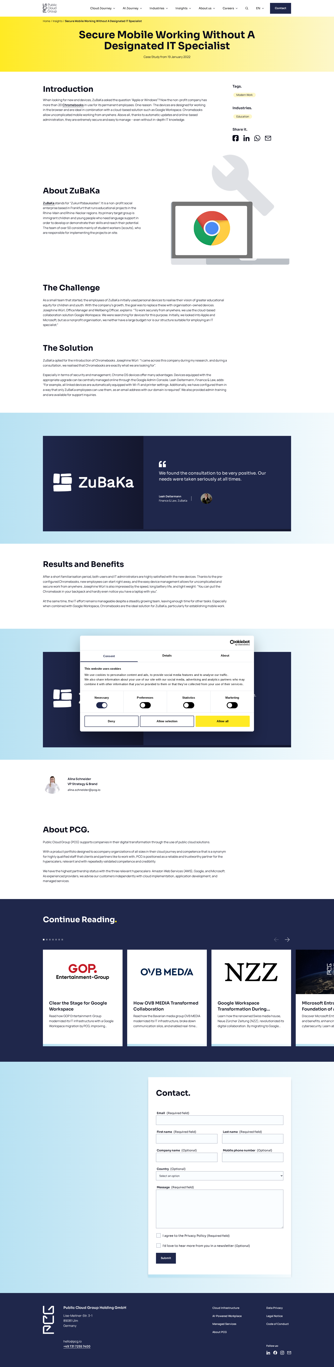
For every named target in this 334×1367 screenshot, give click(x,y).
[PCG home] (50, 8)
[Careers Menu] (237, 8)
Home (46, 21)
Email (161, 1113)
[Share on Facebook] (236, 138)
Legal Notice (274, 1316)
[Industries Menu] (167, 8)
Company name (168, 1150)
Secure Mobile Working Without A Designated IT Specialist (103, 21)
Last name (230, 1132)
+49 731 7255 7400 (76, 1346)
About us (205, 8)
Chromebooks (73, 105)
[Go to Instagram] (282, 1353)
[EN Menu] (263, 8)
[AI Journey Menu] (141, 8)
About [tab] (225, 655)
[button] (276, 939)
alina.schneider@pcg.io (84, 790)
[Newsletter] (289, 1353)
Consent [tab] (109, 656)
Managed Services (224, 1324)
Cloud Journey (101, 8)
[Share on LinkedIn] (246, 138)
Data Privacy (274, 1308)
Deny (111, 721)
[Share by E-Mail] (268, 138)
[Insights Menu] (190, 8)
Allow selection (167, 721)
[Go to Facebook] (275, 1353)
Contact (280, 8)
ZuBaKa (49, 203)
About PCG (219, 1332)
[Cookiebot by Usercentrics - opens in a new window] (233, 643)
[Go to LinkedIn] (268, 1353)
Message (163, 1187)
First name (164, 1132)
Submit (166, 1258)
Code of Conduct (277, 1324)
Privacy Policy (195, 1236)
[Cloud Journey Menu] (114, 8)
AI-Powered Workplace (227, 1316)
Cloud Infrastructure (225, 1308)
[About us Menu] (214, 8)
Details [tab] (167, 655)
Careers (228, 8)
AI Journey (130, 8)
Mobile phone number (239, 1150)
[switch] (145, 705)
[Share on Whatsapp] (257, 138)
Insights (181, 8)
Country (163, 1169)
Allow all (222, 721)
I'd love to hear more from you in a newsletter (199, 1246)
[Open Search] (246, 8)
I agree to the (184, 1236)
